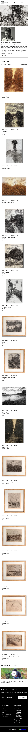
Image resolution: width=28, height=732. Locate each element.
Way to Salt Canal (6, 552)
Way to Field (5, 131)
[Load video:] (14, 673)
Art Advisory (4, 709)
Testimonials (4, 710)
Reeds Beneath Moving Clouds (9, 482)
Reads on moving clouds (8, 202)
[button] (25, 2)
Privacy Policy (5, 716)
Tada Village (5, 96)
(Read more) (4, 55)
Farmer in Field (5, 621)
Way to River (5, 167)
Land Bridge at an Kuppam (8, 237)
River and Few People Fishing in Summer (12, 656)
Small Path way (5, 272)
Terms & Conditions (6, 714)
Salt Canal (4, 587)
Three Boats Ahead (6, 517)
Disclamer (4, 718)
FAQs (3, 712)
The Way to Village (6, 307)
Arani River (4, 412)
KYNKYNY (16, 729)
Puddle (3, 342)
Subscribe (22, 697)
